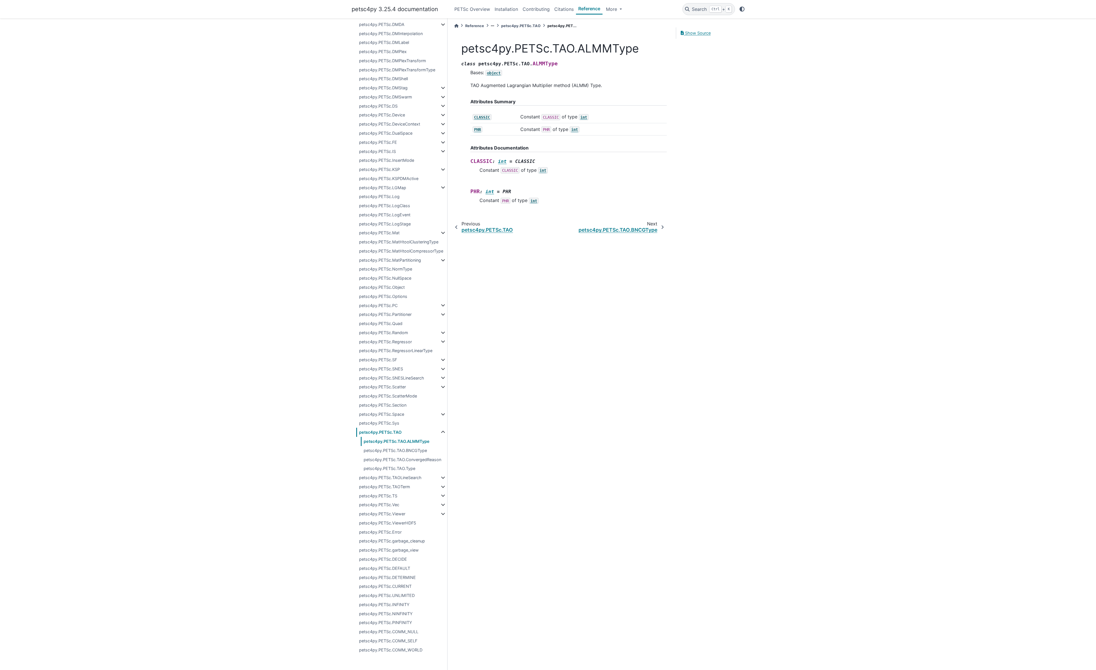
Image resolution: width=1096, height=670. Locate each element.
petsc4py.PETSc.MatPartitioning (390, 260)
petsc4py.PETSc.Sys (379, 423)
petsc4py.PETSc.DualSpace (385, 133)
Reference (589, 8)
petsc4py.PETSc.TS (378, 495)
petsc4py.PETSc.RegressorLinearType (395, 350)
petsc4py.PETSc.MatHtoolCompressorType (401, 251)
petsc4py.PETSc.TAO (380, 432)
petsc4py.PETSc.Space (381, 414)
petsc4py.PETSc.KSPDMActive (388, 178)
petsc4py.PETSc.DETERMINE (387, 577)
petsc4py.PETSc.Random (383, 332)
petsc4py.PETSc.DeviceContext (389, 124)
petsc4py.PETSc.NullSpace (385, 278)
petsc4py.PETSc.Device (382, 114)
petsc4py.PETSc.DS (378, 106)
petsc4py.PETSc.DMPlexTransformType (397, 69)
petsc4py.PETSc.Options (383, 296)
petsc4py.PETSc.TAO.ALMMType (397, 441)
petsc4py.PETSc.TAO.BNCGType (395, 450)
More (612, 9)
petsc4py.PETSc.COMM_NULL (388, 631)
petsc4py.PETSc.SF (378, 359)
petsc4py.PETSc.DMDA (381, 24)
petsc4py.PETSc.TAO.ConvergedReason (402, 459)
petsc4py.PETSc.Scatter (382, 386)
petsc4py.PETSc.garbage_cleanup (392, 540)
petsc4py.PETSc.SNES (381, 368)
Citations (564, 9)
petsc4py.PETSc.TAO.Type (389, 468)
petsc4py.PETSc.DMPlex (383, 51)
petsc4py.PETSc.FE (378, 142)
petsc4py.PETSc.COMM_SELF (388, 640)
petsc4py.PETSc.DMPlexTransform (392, 60)
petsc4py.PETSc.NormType (385, 269)
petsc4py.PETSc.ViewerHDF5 (387, 522)
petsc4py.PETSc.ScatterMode (388, 395)
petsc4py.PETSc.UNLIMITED (387, 595)
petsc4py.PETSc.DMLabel (384, 42)
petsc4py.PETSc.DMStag (383, 87)
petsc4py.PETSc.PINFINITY (385, 622)
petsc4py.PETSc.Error (380, 532)
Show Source (697, 33)
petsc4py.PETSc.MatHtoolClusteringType (398, 241)
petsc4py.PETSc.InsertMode (386, 160)
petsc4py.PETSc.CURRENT (385, 586)
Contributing (536, 9)
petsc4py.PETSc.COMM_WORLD (390, 649)
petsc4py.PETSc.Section (382, 405)
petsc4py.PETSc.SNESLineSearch (391, 378)
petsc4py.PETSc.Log (379, 196)
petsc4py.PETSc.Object (382, 287)
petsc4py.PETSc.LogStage (385, 223)
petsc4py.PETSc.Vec (379, 504)
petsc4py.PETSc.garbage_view (389, 550)
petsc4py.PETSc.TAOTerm (384, 486)
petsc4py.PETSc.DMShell (383, 78)
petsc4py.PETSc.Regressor (385, 341)
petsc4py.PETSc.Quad (380, 323)
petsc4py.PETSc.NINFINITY (386, 613)
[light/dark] (742, 9)
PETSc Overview (472, 9)
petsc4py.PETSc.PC (378, 305)
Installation (506, 9)
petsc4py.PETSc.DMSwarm (385, 96)
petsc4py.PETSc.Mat (379, 232)
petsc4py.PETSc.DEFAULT (384, 568)
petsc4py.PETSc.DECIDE (383, 559)
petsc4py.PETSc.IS (377, 151)
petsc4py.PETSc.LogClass (384, 205)
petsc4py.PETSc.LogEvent (384, 214)
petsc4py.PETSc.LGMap (382, 187)
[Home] (456, 26)
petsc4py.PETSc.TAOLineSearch (390, 477)
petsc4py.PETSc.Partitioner (385, 314)
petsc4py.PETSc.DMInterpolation (391, 33)
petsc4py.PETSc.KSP (379, 169)
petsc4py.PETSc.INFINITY (384, 604)
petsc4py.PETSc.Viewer (382, 513)
